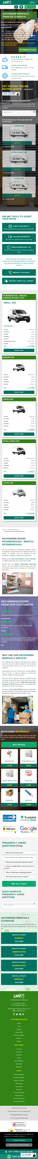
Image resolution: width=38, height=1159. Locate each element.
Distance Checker (19, 1080)
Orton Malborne (19, 1061)
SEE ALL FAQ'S (19, 884)
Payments (19, 1089)
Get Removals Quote (27, 49)
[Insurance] (19, 1131)
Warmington (19, 1064)
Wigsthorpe (19, 1067)
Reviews (19, 1029)
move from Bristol (17, 559)
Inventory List (19, 1086)
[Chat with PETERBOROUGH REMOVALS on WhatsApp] (9, 1156)
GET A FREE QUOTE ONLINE (20, 1152)
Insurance (19, 1038)
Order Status (19, 1083)
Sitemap (19, 1041)
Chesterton (19, 1055)
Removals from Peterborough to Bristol (14, 531)
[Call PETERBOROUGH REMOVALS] (21, 7)
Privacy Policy (29, 1136)
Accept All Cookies (19, 1140)
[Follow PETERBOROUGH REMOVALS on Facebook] (14, 1014)
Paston (19, 1058)
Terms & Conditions (19, 1035)
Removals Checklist (19, 1092)
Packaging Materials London (19, 1114)
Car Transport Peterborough (19, 1118)
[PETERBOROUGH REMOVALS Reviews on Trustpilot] (28, 818)
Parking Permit (19, 1095)
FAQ (19, 1026)
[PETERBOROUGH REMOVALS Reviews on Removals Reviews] (9, 818)
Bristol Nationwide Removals (25, 564)
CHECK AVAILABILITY (19, 227)
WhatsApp (31, 7)
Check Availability (19, 1074)
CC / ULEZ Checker (19, 1098)
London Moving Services (19, 1108)
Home (4, 529)
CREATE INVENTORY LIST (19, 249)
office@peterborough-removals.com (19, 1008)
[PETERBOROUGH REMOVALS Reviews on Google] (28, 829)
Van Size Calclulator (19, 1077)
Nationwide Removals (13, 529)
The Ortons (19, 1052)
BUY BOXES (19, 745)
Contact (19, 1023)
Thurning (19, 1049)
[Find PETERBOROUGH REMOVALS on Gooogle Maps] (23, 1014)
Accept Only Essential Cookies (19, 1145)
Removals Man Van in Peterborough (19, 1111)
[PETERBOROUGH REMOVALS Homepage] (7, 2)
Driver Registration (19, 1101)
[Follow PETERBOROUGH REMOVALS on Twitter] (17, 1014)
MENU (32, 2)
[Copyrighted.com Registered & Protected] (19, 1124)
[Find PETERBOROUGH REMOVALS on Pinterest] (20, 1014)
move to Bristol (30, 559)
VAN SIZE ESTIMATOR (19, 238)
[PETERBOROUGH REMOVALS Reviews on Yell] (9, 829)
